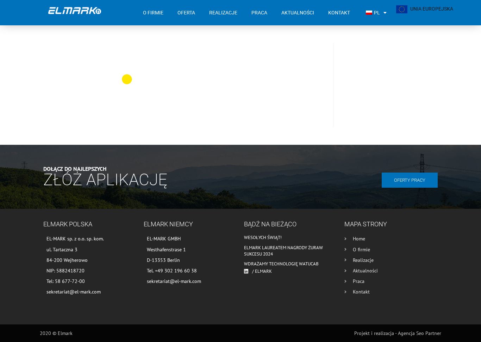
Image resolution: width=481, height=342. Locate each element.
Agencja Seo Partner (419, 333)
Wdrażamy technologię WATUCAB (281, 264)
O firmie (153, 12)
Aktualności (297, 12)
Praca (259, 12)
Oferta (186, 12)
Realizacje (223, 12)
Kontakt (339, 12)
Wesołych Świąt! (263, 237)
